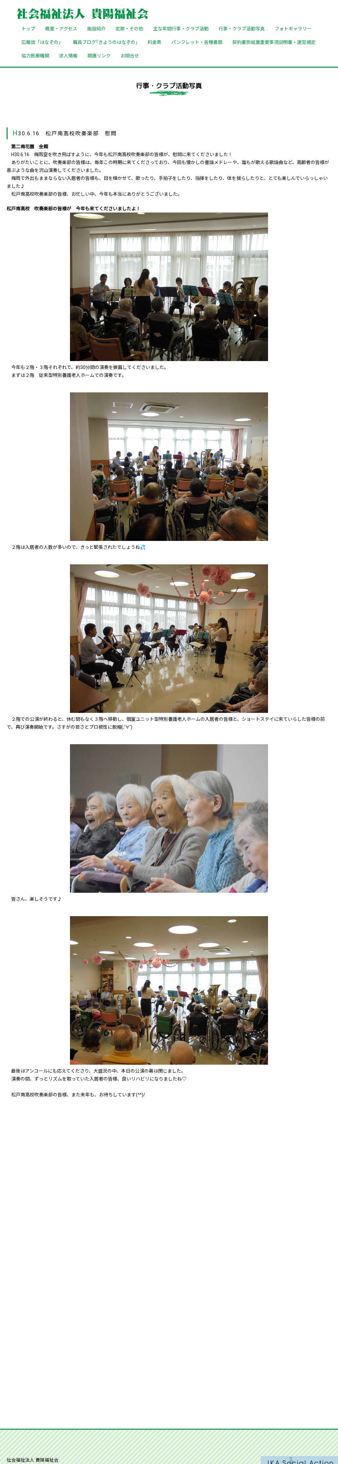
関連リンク (99, 55)
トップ (28, 28)
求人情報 (68, 55)
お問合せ (129, 55)
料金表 (154, 42)
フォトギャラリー (293, 28)
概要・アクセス (61, 28)
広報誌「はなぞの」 (42, 42)
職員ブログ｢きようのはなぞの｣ (105, 42)
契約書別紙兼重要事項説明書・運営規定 (274, 42)
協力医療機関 (35, 55)
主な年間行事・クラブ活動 (181, 28)
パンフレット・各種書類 (196, 42)
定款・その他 (129, 28)
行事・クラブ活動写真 (242, 28)
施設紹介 (96, 28)
